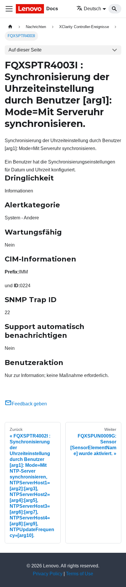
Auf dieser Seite (25, 49)
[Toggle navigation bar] (9, 8)
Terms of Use (79, 573)
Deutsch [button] (92, 8)
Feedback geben (29, 403)
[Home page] (10, 26)
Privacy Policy (47, 573)
